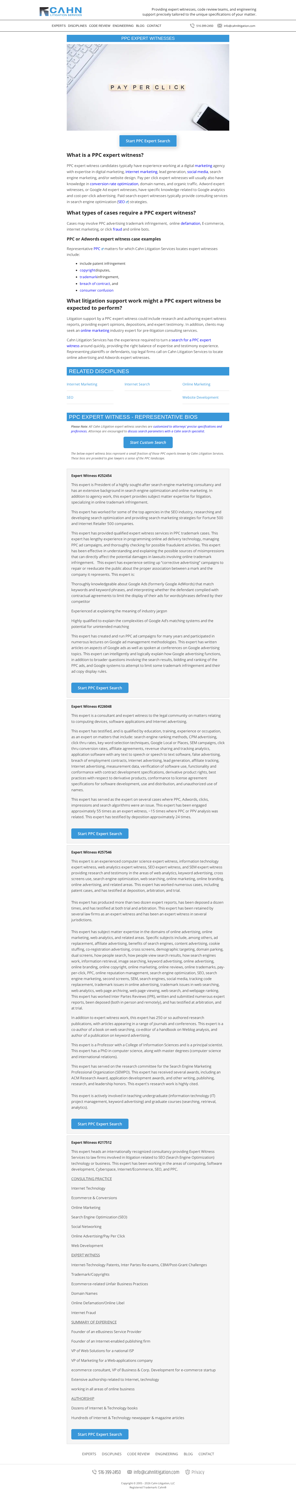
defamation (190, 223)
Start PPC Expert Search (148, 140)
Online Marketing (196, 384)
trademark (88, 276)
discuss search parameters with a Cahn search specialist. (166, 431)
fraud (117, 229)
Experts (59, 25)
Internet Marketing (82, 384)
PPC (97, 248)
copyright (87, 270)
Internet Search (137, 384)
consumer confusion (97, 290)
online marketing (95, 330)
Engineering (123, 25)
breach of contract (95, 283)
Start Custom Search (148, 442)
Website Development (200, 397)
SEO (70, 397)
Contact (154, 25)
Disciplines (77, 25)
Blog (140, 25)
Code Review (99, 25)
